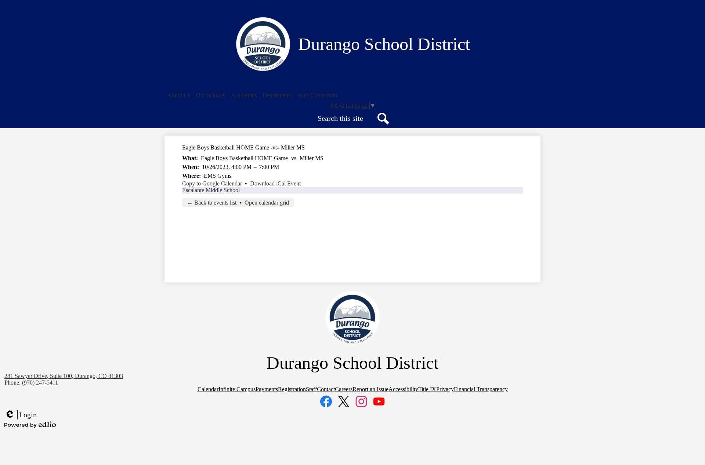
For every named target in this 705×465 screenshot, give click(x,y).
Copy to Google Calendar (212, 183)
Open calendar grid (267, 202)
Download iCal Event (275, 183)
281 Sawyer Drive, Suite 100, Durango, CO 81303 (63, 376)
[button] (178, 95)
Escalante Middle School (211, 190)
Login (20, 415)
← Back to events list (211, 202)
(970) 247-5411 (40, 382)
